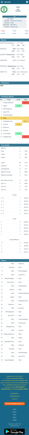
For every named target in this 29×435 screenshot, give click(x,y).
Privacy (14, 412)
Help (14, 409)
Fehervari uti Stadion (16, 20)
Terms (14, 414)
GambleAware (14, 393)
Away (26, 30)
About (14, 417)
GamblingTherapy (14, 396)
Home (14, 30)
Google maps (14, 26)
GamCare (14, 398)
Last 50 (3, 33)
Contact (14, 420)
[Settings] (27, 2)
